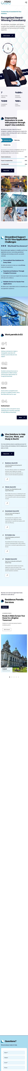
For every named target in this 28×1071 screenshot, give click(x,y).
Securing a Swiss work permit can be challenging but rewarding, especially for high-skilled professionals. (10, 410)
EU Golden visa (10, 535)
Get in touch (7, 629)
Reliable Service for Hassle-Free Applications (13, 283)
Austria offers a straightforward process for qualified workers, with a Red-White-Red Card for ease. (10, 392)
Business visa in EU (11, 463)
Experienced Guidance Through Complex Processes (13, 272)
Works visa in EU (10, 487)
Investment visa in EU (12, 511)
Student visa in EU (11, 559)
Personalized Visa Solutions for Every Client (13, 261)
